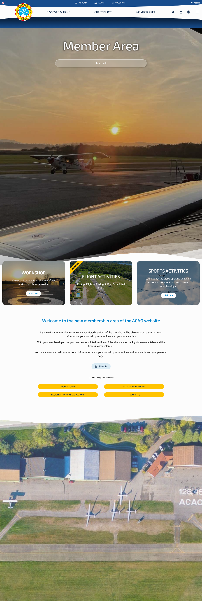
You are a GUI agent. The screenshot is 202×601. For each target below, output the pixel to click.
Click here (33, 293)
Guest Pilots (103, 12)
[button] (173, 12)
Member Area (145, 12)
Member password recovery (101, 377)
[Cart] (181, 12)
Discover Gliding (58, 12)
